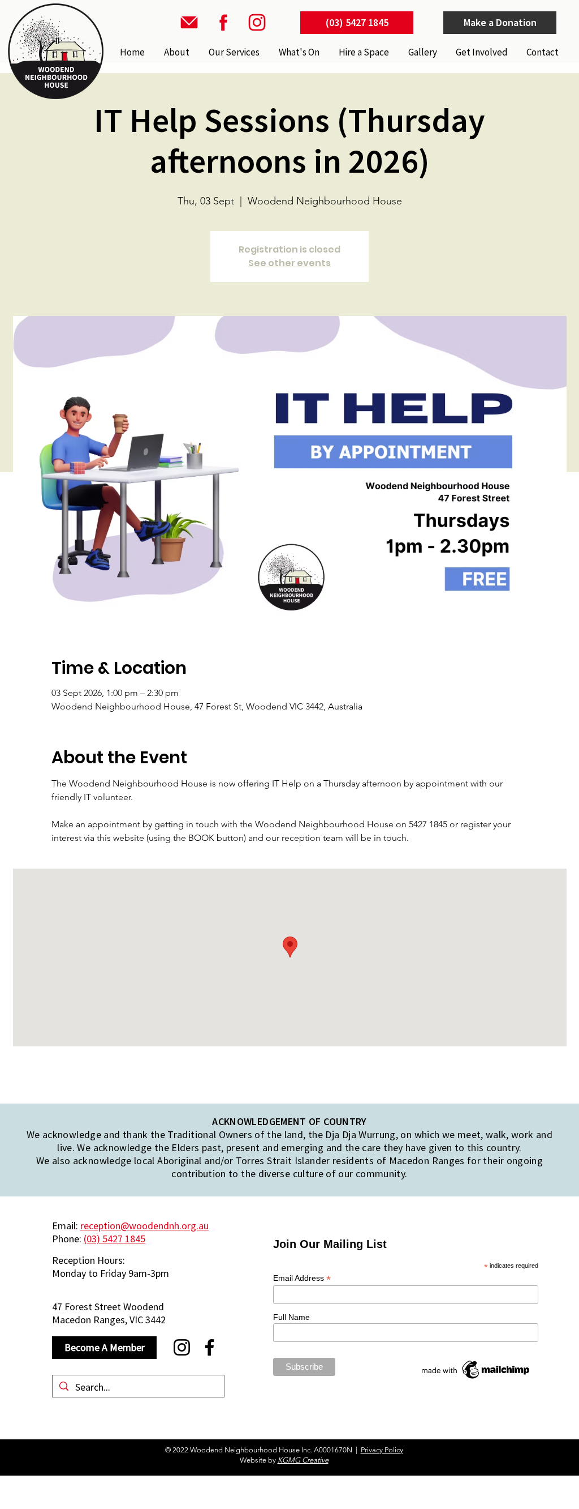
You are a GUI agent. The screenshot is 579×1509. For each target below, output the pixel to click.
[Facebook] (209, 1347)
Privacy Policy (382, 1450)
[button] (233, 52)
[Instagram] (182, 1347)
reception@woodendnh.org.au (144, 1225)
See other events (289, 263)
